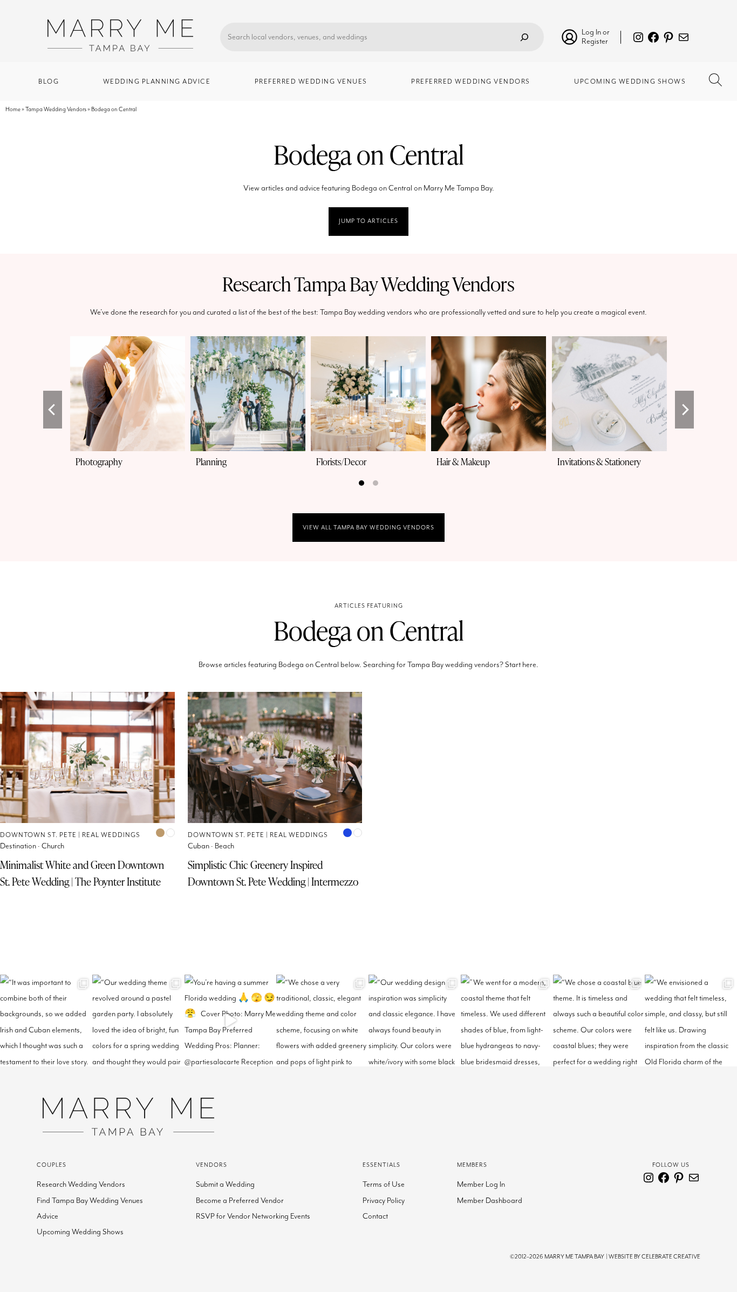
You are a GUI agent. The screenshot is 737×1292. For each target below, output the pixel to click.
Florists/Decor (341, 461)
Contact (375, 1216)
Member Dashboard (489, 1200)
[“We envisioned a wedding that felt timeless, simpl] (691, 1021)
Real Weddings (111, 835)
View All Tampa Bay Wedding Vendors (368, 527)
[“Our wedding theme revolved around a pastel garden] (138, 1021)
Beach (224, 846)
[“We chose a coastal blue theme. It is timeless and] (599, 1021)
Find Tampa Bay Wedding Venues (90, 1200)
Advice (47, 1216)
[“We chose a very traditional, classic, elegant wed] (322, 1021)
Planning (211, 461)
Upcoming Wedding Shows (80, 1231)
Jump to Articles (368, 221)
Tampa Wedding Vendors (55, 109)
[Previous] (52, 410)
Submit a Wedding (225, 1184)
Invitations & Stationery (599, 461)
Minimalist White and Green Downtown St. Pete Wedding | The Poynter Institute (82, 873)
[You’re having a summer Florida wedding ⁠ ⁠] (231, 1021)
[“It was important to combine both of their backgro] (46, 1021)
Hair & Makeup (463, 461)
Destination (18, 846)
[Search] (524, 37)
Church (53, 846)
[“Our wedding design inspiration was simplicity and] (414, 1021)
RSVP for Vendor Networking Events (253, 1216)
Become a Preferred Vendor (240, 1200)
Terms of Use (384, 1184)
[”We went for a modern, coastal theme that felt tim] (507, 1021)
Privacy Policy (384, 1200)
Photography (99, 461)
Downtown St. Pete (38, 835)
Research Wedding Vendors (81, 1184)
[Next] (684, 410)
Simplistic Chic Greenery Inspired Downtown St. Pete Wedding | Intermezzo (273, 873)
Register (595, 41)
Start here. (521, 664)
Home (13, 109)
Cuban (198, 846)
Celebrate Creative (671, 1256)
